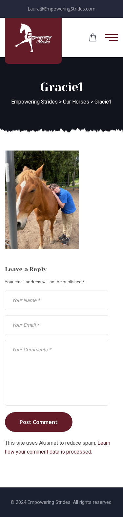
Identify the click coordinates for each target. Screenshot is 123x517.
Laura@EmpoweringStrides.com (61, 9)
